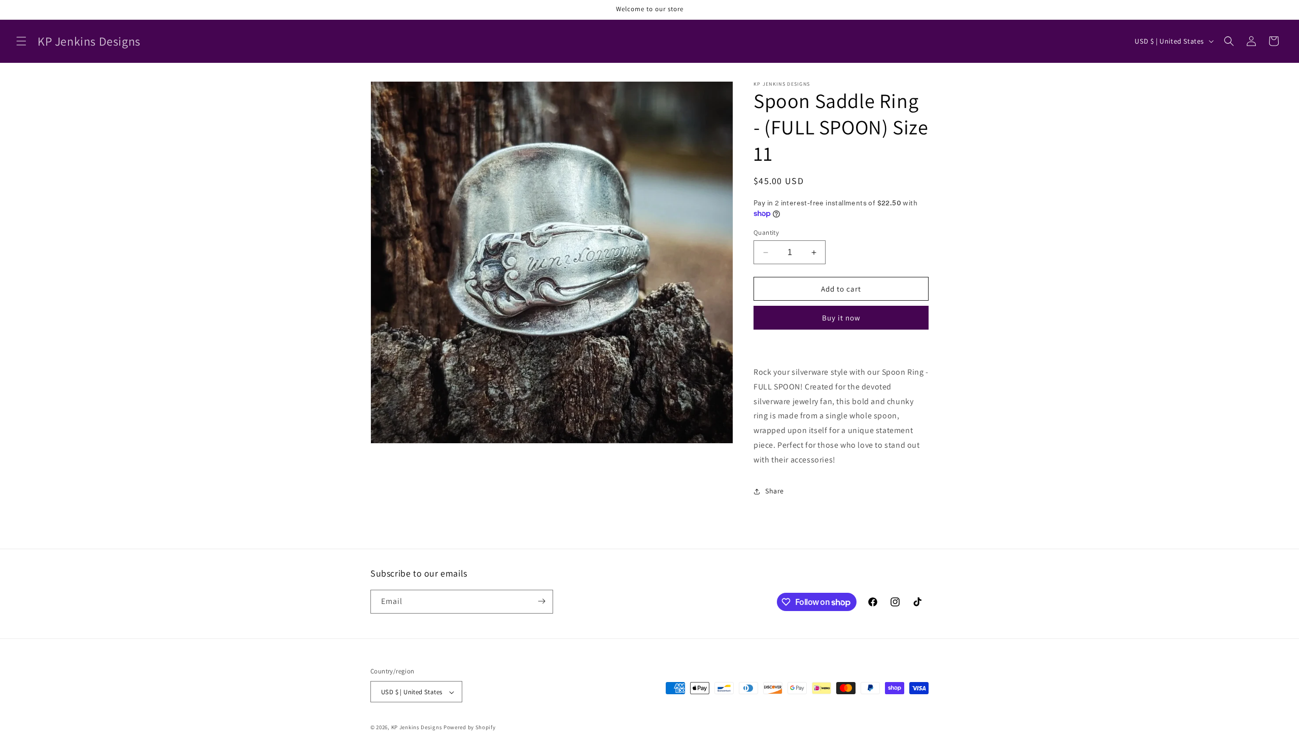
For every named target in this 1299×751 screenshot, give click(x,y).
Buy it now (841, 318)
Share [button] (774, 490)
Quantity (766, 232)
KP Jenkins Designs (416, 727)
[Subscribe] (541, 601)
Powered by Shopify (469, 727)
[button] (21, 41)
